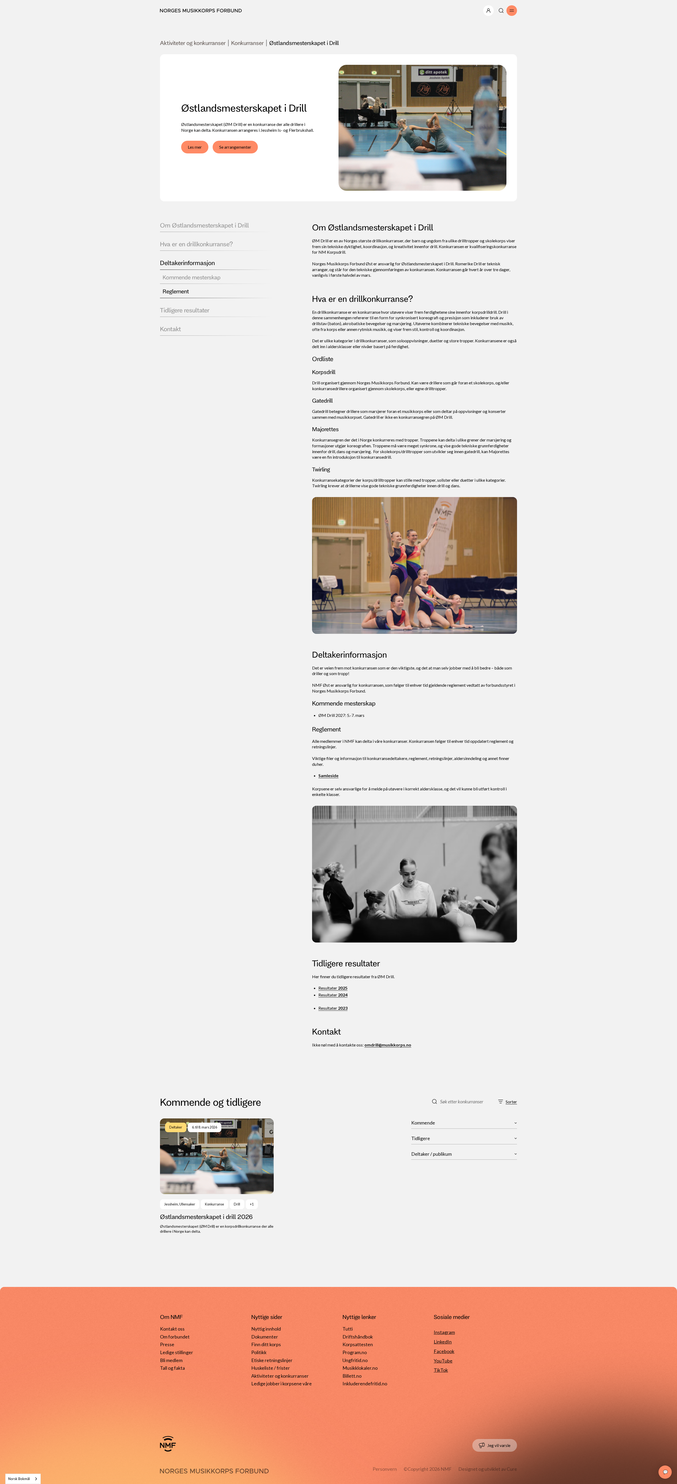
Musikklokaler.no (360, 1368)
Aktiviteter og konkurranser (193, 43)
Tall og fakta (172, 1368)
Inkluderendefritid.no (364, 1383)
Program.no (354, 1352)
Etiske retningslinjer (271, 1360)
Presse (167, 1344)
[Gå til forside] (168, 1444)
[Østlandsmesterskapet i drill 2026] (217, 1176)
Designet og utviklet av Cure (487, 1469)
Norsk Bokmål (19, 1479)
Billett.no (352, 1376)
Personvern (385, 1469)
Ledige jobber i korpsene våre (281, 1383)
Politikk (259, 1352)
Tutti (347, 1329)
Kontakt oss (172, 1329)
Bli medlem (171, 1360)
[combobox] (23, 1479)
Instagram (444, 1332)
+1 (252, 1204)
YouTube (443, 1361)
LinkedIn (443, 1342)
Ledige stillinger (176, 1352)
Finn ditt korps (266, 1344)
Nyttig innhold (266, 1329)
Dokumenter (264, 1337)
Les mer (195, 146)
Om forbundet (175, 1337)
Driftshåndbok (357, 1337)
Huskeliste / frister (270, 1368)
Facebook (444, 1351)
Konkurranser (247, 43)
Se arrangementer (235, 146)
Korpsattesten (357, 1344)
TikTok (441, 1370)
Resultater (332, 987)
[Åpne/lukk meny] (488, 10)
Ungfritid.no (355, 1360)
